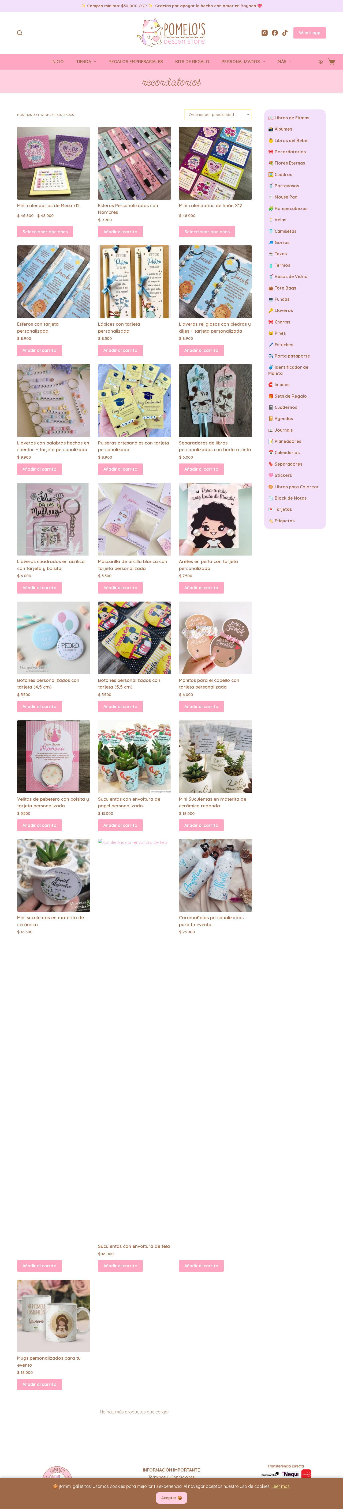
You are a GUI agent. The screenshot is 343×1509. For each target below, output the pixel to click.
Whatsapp (309, 32)
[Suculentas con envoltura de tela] (134, 1039)
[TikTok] (285, 33)
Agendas (284, 418)
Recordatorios (290, 151)
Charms (282, 322)
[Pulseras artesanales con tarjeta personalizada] (134, 400)
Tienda (83, 61)
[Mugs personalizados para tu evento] (53, 1316)
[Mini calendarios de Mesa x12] (53, 163)
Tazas (281, 253)
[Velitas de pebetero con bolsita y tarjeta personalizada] (53, 756)
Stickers (283, 475)
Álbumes (283, 129)
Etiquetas (284, 520)
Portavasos (287, 185)
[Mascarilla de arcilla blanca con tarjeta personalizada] (134, 519)
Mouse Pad (286, 197)
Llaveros (284, 310)
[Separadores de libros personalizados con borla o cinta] (215, 400)
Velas (280, 219)
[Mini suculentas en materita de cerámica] (53, 875)
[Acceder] (321, 62)
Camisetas (285, 231)
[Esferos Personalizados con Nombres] (134, 163)
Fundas (282, 299)
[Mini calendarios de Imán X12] (215, 163)
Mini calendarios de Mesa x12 (48, 205)
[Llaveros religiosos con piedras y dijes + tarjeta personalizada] (215, 281)
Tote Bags (285, 288)
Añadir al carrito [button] (120, 231)
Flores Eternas (290, 163)
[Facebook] (275, 33)
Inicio (57, 61)
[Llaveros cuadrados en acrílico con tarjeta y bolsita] (53, 519)
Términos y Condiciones (171, 1477)
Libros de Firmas (292, 117)
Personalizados (241, 61)
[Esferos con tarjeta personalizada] (53, 281)
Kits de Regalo (192, 61)
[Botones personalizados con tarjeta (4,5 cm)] (53, 638)
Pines (280, 333)
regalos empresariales (136, 61)
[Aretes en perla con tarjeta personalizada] (215, 519)
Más (282, 61)
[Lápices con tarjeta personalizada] (134, 281)
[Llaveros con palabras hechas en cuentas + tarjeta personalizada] (53, 400)
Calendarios (287, 452)
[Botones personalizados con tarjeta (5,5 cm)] (134, 638)
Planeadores (288, 441)
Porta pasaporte (292, 356)
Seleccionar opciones (45, 231)
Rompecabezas (291, 208)
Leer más (280, 1486)
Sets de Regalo (291, 396)
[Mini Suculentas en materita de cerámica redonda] (215, 756)
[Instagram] (265, 33)
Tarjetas (283, 509)
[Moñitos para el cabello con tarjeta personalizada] (215, 638)
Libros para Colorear (297, 486)
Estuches (284, 344)
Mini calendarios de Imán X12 (210, 205)
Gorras (282, 242)
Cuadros (283, 174)
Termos (282, 265)
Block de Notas (291, 498)
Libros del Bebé (291, 140)
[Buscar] (19, 32)
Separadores (288, 464)
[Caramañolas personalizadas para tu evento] (215, 875)
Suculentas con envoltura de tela (134, 1246)
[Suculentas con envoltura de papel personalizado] (134, 756)
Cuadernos (286, 407)
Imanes (282, 384)
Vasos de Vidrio (291, 276)
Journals (284, 430)
